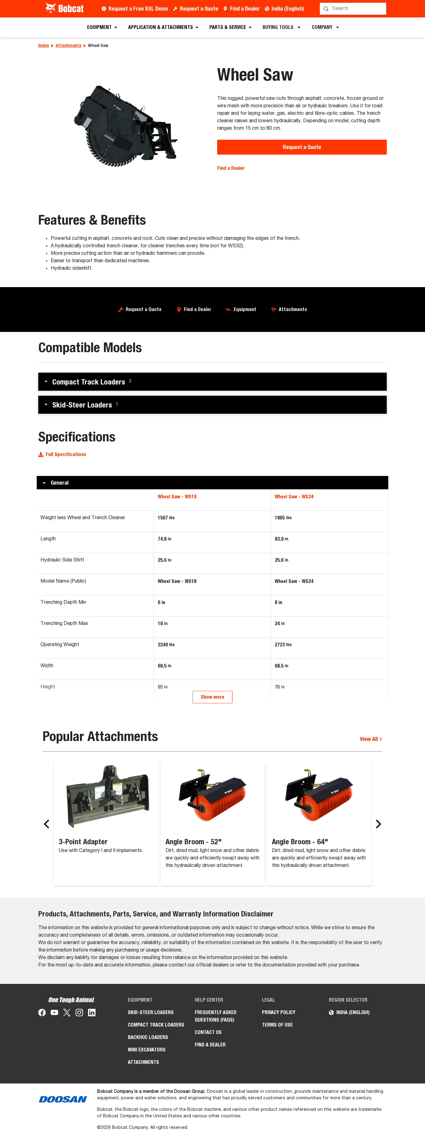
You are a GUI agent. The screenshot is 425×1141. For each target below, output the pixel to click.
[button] (212, 382)
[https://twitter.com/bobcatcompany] (67, 1014)
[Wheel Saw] (123, 126)
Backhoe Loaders (148, 1037)
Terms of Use (277, 1025)
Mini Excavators (147, 1050)
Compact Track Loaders (156, 1025)
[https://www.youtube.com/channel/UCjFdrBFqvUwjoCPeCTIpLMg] (54, 1014)
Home (43, 45)
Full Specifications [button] (66, 454)
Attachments (68, 45)
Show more (212, 697)
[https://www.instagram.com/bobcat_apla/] (79, 1014)
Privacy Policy (278, 1012)
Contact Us (208, 1032)
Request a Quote (199, 8)
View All (369, 739)
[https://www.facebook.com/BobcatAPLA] (42, 1014)
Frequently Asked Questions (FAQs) (215, 1016)
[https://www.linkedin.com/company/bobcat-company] (92, 1014)
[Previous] (48, 824)
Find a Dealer (245, 8)
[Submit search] (381, 8)
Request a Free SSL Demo (138, 8)
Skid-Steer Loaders (151, 1012)
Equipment (245, 309)
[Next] (376, 824)
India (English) (288, 8)
